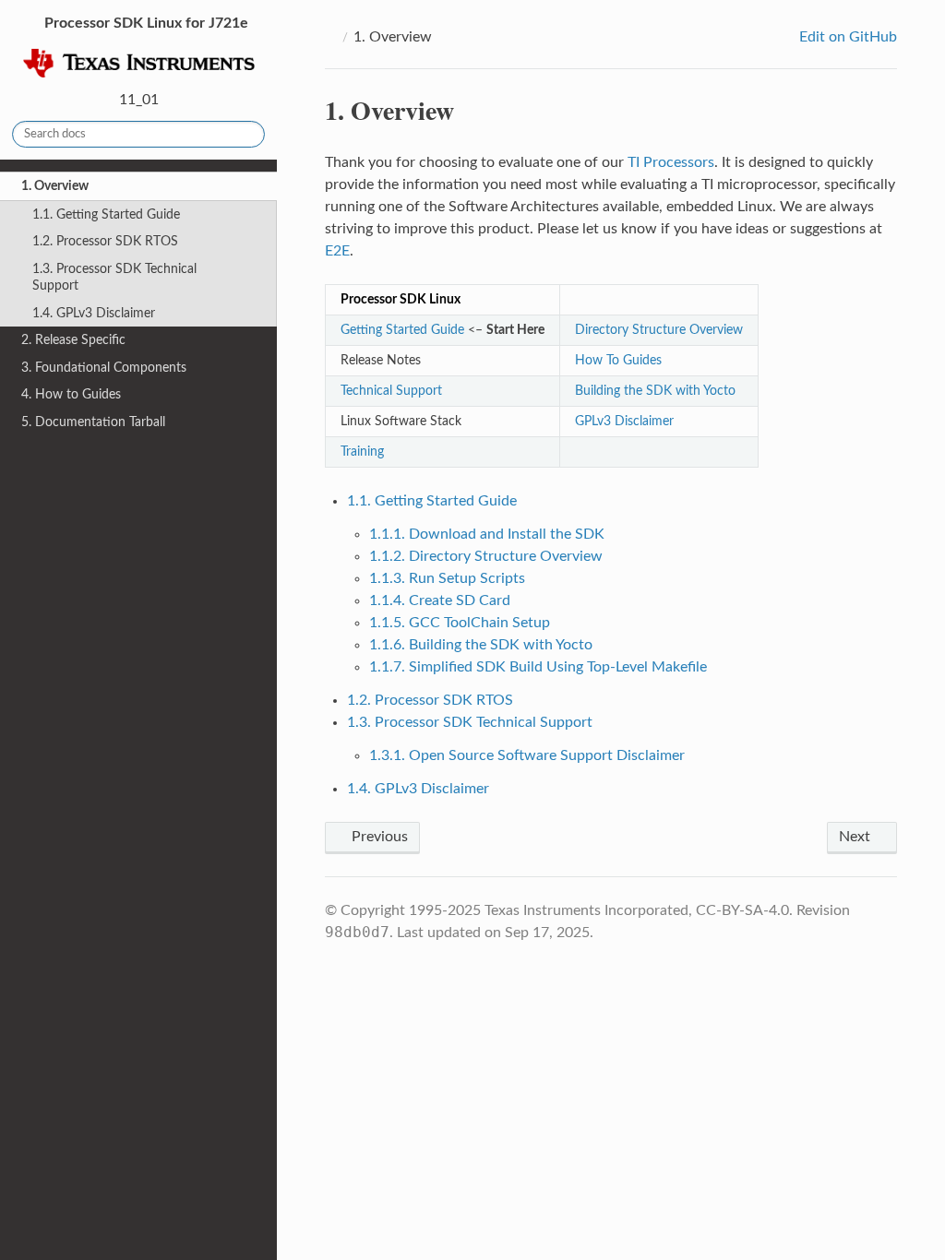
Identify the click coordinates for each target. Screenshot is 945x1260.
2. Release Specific (73, 340)
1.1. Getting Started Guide (106, 214)
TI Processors (671, 162)
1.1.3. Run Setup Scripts (447, 578)
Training (362, 451)
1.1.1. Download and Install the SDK (486, 534)
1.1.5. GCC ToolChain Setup (459, 622)
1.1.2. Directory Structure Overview (486, 556)
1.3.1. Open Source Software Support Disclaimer (527, 755)
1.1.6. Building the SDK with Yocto (480, 644)
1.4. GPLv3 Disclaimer (93, 313)
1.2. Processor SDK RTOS (105, 241)
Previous (378, 836)
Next (856, 836)
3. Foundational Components (103, 367)
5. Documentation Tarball (93, 422)
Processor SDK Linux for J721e (144, 23)
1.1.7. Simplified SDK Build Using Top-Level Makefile (538, 667)
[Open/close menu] (11, 186)
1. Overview (55, 186)
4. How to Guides (71, 394)
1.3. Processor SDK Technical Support (114, 277)
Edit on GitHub (846, 37)
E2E (337, 251)
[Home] (330, 37)
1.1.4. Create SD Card (439, 600)
